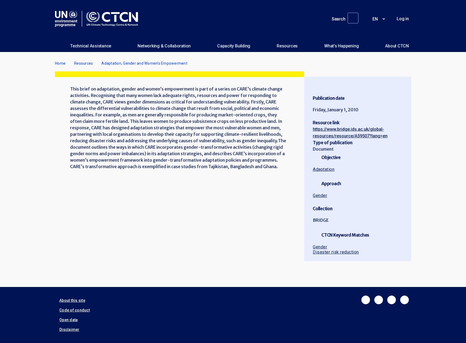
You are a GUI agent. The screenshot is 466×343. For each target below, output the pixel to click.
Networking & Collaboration (164, 45)
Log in (403, 18)
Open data (68, 320)
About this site (72, 300)
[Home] (98, 19)
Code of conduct (74, 310)
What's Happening (341, 45)
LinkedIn (391, 300)
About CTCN (397, 45)
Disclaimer (69, 329)
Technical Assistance (90, 45)
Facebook (366, 300)
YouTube (404, 300)
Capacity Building (233, 45)
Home (60, 63)
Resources (287, 45)
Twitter (379, 300)
